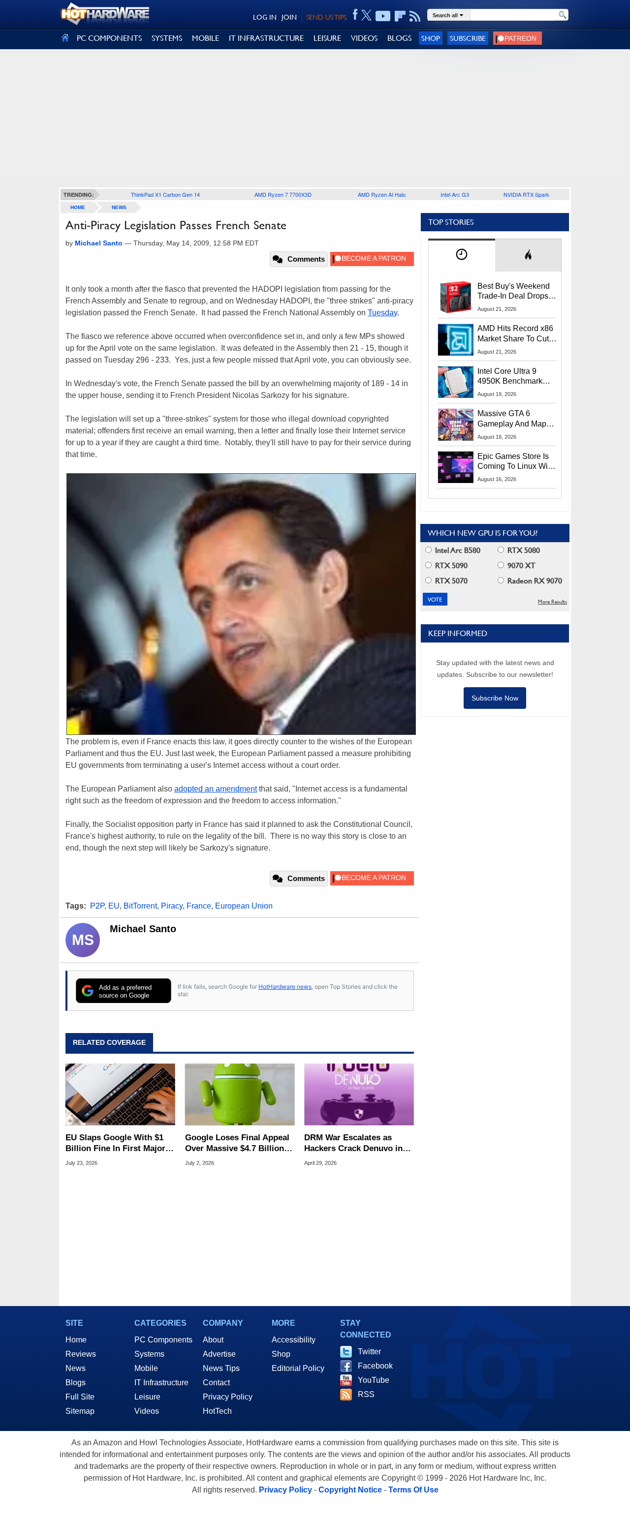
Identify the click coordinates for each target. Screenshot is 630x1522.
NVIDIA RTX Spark (526, 194)
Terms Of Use (413, 1490)
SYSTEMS (167, 38)
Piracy (172, 906)
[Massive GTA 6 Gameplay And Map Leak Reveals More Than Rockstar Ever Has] (455, 424)
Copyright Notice (350, 1490)
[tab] (461, 255)
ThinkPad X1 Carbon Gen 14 (165, 194)
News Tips (221, 1368)
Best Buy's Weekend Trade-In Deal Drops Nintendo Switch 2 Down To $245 (513, 292)
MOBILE (205, 38)
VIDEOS (364, 38)
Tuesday (382, 312)
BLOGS (399, 38)
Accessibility (293, 1340)
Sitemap (79, 1411)
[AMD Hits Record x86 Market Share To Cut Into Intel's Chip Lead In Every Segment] (455, 339)
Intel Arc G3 (455, 194)
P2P (97, 906)
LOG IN (265, 17)
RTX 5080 (522, 550)
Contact (216, 1382)
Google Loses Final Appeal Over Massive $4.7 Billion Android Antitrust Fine (237, 1143)
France (199, 906)
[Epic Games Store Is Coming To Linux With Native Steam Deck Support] (455, 467)
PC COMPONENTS (109, 38)
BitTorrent (140, 906)
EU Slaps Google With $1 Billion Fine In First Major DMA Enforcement (115, 1143)
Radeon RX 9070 (533, 580)
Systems (149, 1354)
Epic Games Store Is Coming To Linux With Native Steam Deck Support (515, 462)
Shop (430, 38)
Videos (146, 1411)
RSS (366, 1394)
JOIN (289, 17)
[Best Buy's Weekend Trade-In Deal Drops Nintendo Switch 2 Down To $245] (455, 297)
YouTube (373, 1380)
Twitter (369, 1351)
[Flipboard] (400, 16)
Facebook (375, 1366)
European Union (244, 906)
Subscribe (468, 38)
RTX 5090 (450, 565)
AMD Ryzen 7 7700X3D (283, 194)
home (77, 207)
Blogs (75, 1382)
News (119, 207)
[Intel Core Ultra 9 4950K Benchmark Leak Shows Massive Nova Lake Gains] (455, 382)
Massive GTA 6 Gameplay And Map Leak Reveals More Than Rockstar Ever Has (512, 419)
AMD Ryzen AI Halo (382, 194)
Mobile (146, 1368)
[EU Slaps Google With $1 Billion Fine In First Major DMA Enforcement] (120, 1095)
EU (114, 906)
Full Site (79, 1397)
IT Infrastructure (161, 1382)
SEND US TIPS (326, 17)
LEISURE (327, 38)
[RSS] (415, 16)
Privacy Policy (227, 1397)
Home (76, 1340)
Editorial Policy (298, 1368)
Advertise (219, 1354)
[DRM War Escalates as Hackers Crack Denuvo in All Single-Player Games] (359, 1095)
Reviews (80, 1354)
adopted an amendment (215, 789)
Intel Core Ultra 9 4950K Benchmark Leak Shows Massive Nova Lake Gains (514, 377)
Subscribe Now (495, 698)
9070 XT (520, 565)
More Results (552, 602)
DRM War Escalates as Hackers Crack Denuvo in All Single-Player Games (353, 1143)
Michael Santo (143, 928)
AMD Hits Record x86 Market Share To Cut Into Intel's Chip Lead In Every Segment (515, 334)
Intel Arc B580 (456, 550)
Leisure (147, 1397)
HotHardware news (285, 986)
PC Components (163, 1340)
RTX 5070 (450, 580)
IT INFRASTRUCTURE (266, 38)
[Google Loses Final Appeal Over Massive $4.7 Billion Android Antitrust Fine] (240, 1095)
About (213, 1340)
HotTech (217, 1411)
